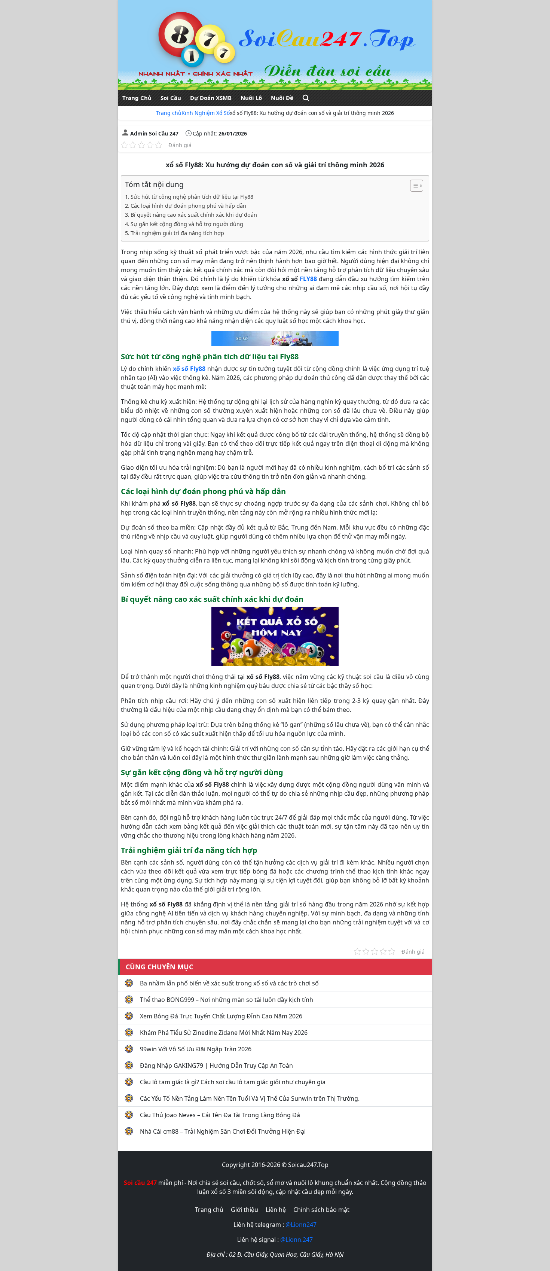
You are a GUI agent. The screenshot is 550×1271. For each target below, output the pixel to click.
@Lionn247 (301, 1224)
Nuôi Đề (282, 97)
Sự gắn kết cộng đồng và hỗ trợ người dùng (187, 224)
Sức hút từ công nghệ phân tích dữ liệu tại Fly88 (192, 196)
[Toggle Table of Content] (412, 185)
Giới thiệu (244, 1210)
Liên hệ (276, 1210)
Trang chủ (168, 112)
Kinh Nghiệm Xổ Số (205, 112)
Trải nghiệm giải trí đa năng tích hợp (177, 233)
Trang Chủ (137, 97)
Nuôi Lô (251, 97)
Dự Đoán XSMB (211, 97)
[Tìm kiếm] (306, 98)
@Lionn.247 (296, 1239)
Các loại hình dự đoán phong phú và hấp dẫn (188, 205)
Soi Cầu (171, 97)
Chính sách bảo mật (321, 1210)
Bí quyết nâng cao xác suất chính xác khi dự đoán (194, 214)
